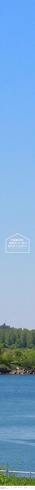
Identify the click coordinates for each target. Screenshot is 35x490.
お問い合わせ (26, 488)
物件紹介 (16, 488)
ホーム (12, 488)
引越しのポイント (20, 488)
